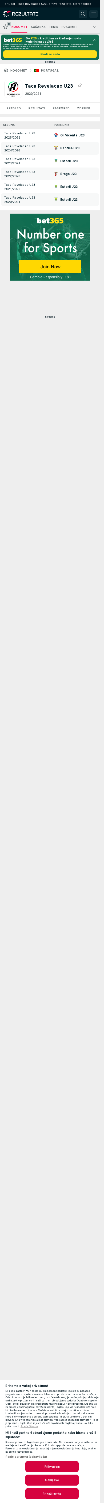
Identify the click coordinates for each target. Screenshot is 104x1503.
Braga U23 (68, 174)
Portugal (50, 70)
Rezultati (36, 108)
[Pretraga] (83, 14)
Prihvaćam (52, 1466)
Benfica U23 (69, 148)
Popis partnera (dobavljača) (26, 1457)
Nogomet (18, 70)
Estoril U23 (69, 161)
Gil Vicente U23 (72, 135)
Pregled (13, 108)
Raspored (61, 108)
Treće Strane (29, 1426)
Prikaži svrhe (52, 1493)
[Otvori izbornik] (93, 14)
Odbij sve (52, 1480)
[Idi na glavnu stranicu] (27, 14)
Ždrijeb (83, 108)
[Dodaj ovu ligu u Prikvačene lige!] (79, 85)
